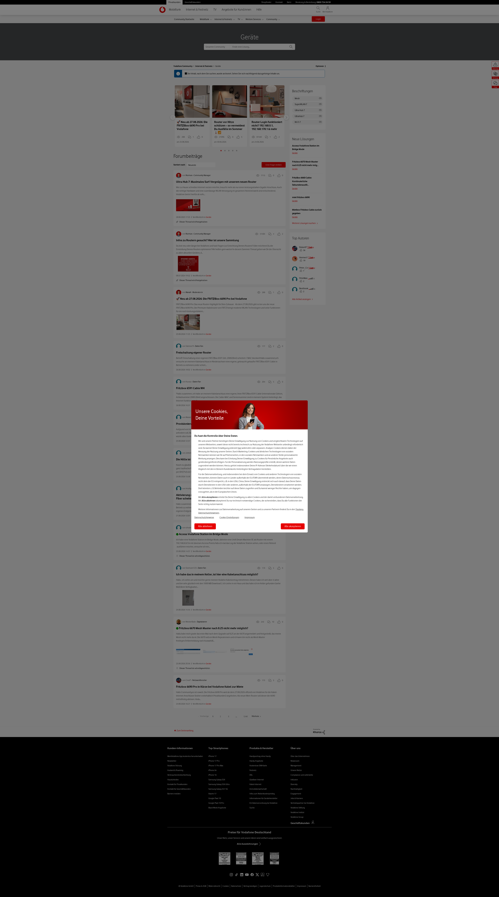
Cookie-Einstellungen (229, 517)
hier (239, 448)
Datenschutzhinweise (204, 517)
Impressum (250, 517)
